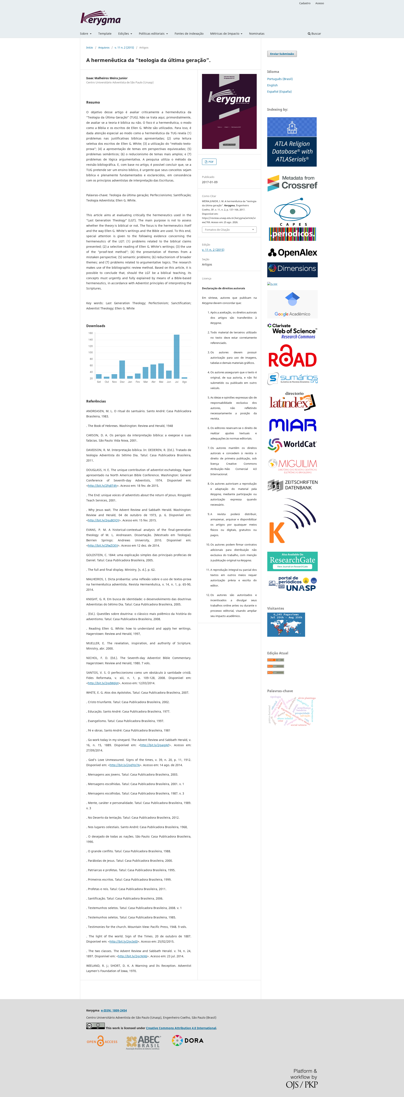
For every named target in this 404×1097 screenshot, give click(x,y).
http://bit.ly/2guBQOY (103, 520)
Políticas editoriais (152, 34)
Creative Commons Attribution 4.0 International (181, 1028)
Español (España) (279, 91)
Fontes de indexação (189, 34)
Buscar (316, 34)
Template (105, 34)
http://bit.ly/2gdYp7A (125, 765)
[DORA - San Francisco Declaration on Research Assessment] (186, 1051)
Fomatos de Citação (217, 230)
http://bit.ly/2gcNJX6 (132, 956)
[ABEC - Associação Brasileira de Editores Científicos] (143, 1051)
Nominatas (256, 34)
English (272, 85)
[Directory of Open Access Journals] (103, 1051)
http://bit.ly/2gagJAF (154, 745)
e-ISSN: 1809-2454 (114, 1010)
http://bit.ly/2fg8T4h (102, 486)
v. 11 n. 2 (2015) (124, 47)
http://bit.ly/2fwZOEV (103, 545)
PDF (211, 162)
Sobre (84, 34)
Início (89, 47)
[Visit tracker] (286, 636)
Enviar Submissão (282, 54)
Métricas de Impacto (225, 34)
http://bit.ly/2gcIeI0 (124, 941)
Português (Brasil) (280, 79)
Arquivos (103, 47)
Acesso (319, 3)
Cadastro (305, 3)
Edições (124, 34)
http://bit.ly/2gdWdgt (103, 683)
